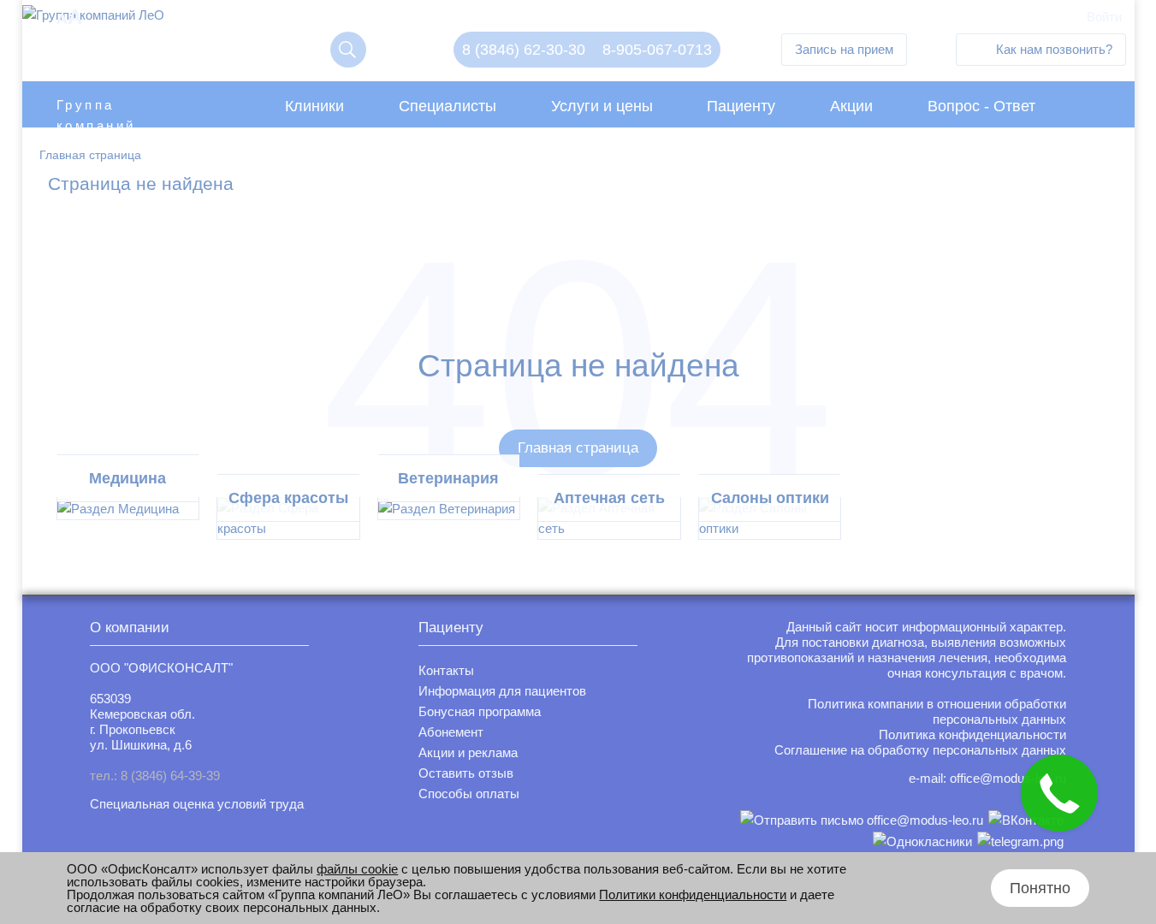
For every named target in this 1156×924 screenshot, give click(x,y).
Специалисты (447, 106)
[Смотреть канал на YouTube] (1020, 841)
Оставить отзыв (465, 773)
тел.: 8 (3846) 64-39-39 (155, 775)
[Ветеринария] (449, 508)
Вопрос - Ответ (981, 106)
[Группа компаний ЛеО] (93, 19)
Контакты (446, 670)
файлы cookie (357, 869)
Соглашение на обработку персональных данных (920, 750)
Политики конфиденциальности (692, 894)
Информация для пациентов (502, 691)
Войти (1104, 16)
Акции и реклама (468, 752)
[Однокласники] (922, 841)
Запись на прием (844, 49)
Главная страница (578, 448)
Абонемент (450, 732)
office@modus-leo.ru (1008, 778)
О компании (129, 627)
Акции (851, 106)
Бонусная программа (479, 711)
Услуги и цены (602, 106)
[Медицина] (128, 508)
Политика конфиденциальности (972, 734)
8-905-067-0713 (657, 49)
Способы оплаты (468, 793)
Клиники (314, 106)
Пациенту (741, 106)
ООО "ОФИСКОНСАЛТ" (161, 667)
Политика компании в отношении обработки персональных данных (937, 711)
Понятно (1040, 888)
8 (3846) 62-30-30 (523, 49)
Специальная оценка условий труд (193, 804)
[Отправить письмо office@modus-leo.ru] (861, 820)
